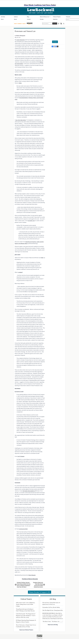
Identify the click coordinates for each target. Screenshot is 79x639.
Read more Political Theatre (26, 630)
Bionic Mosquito (20, 35)
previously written (23, 529)
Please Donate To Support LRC (39, 592)
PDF (42, 257)
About (15, 19)
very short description (21, 120)
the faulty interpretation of (29, 491)
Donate (41, 19)
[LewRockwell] (39, 11)
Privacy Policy (39, 637)
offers (20, 83)
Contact (29, 19)
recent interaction (20, 39)
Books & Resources (44, 16)
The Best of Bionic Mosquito (30, 579)
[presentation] (23, 23)
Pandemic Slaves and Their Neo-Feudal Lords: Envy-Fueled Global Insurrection (38, 585)
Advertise (55, 19)
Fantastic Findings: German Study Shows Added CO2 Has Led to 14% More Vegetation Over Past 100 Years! (23, 585)
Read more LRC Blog (53, 624)
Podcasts (68, 16)
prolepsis (20, 272)
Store (2, 19)
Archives (3, 16)
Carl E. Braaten (20, 456)
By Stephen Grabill (19, 391)
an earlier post (31, 220)
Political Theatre (57, 16)
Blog (28, 16)
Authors (16, 16)
